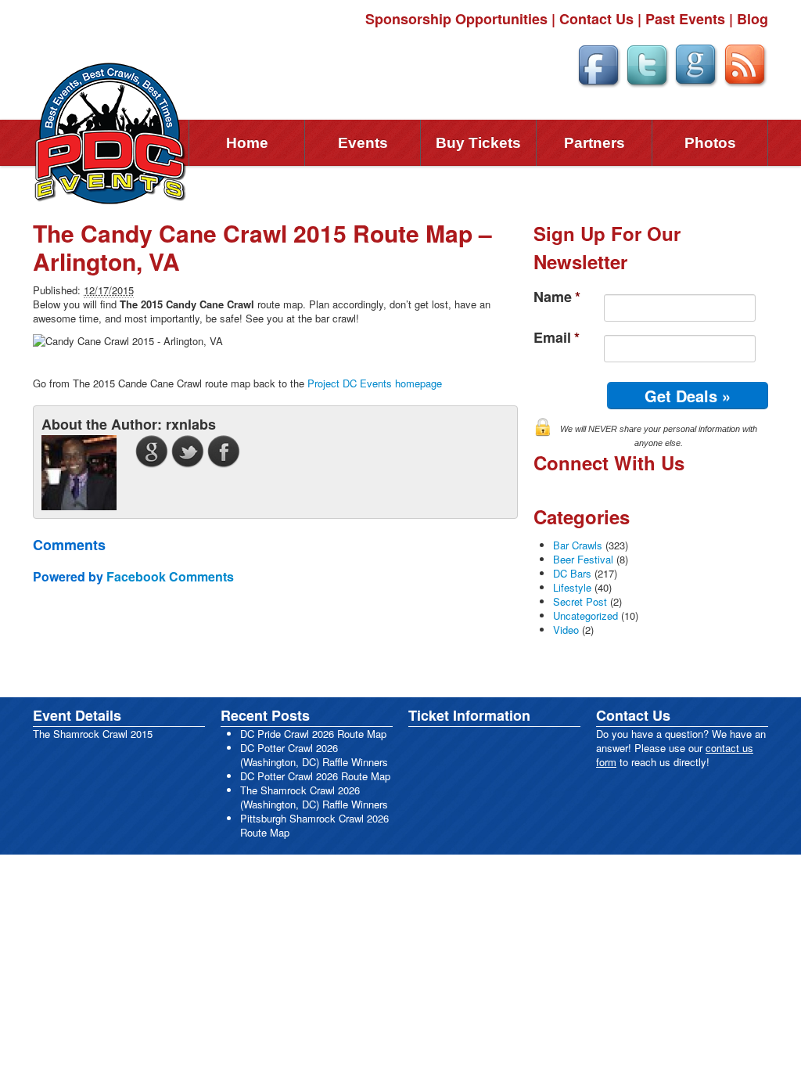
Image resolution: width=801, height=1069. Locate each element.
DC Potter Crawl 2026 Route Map (315, 775)
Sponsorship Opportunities (456, 19)
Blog (752, 19)
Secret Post (580, 601)
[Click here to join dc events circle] (696, 63)
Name (556, 297)
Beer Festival (583, 559)
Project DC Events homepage (374, 383)
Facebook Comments (170, 576)
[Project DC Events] (111, 131)
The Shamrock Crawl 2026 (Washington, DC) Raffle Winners (314, 797)
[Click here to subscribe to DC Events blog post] (745, 63)
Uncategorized (585, 615)
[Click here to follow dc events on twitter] (647, 63)
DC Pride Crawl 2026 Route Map (313, 733)
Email (556, 338)
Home (247, 143)
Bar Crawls (577, 545)
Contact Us (596, 19)
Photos (710, 143)
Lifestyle (572, 587)
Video (566, 629)
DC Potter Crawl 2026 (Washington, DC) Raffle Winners (314, 754)
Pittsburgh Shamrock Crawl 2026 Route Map (314, 825)
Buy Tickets (478, 143)
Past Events (685, 19)
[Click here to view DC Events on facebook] (598, 63)
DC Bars (572, 573)
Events (363, 143)
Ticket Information (469, 715)
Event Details (77, 715)
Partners (594, 143)
